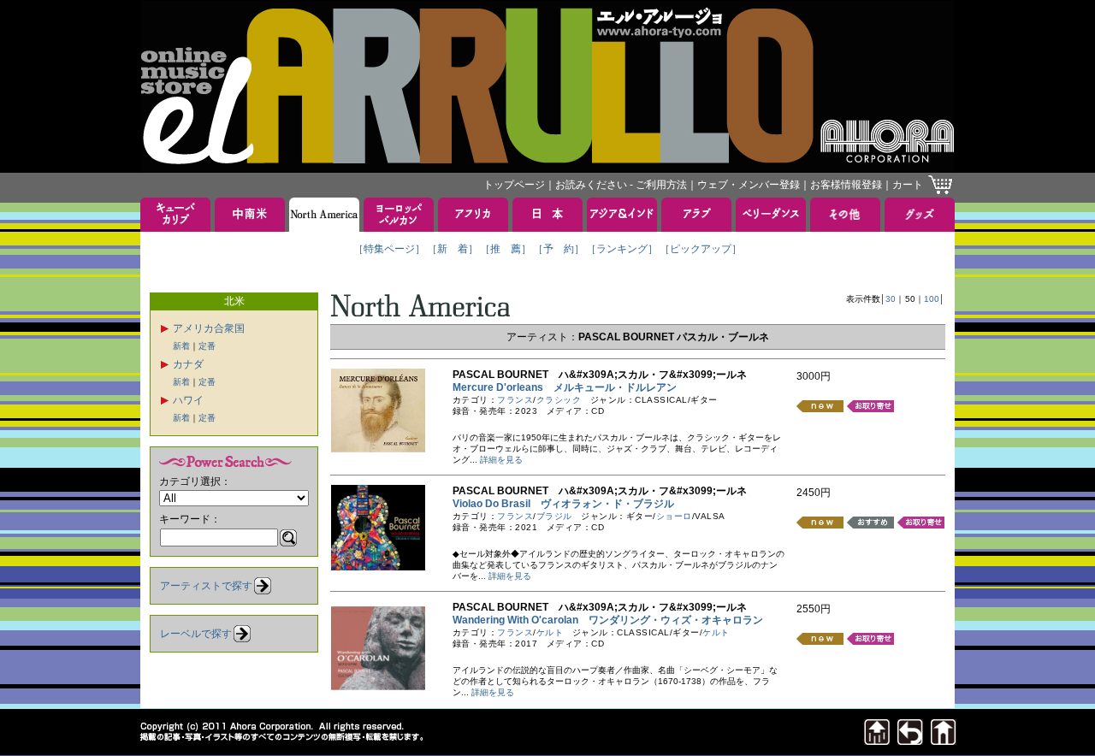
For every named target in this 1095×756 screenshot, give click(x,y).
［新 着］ (452, 249)
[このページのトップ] (877, 740)
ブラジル (554, 516)
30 (890, 299)
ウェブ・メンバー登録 (748, 185)
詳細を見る (501, 459)
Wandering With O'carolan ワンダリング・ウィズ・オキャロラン (608, 620)
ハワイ (188, 400)
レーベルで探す (196, 634)
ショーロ (674, 516)
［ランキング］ (622, 249)
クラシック (559, 400)
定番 (207, 346)
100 (931, 299)
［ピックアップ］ (701, 249)
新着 (181, 346)
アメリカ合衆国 (209, 328)
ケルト (550, 632)
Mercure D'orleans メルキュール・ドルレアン (565, 387)
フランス (515, 400)
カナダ (188, 364)
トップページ (514, 185)
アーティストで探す (206, 586)
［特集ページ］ (389, 249)
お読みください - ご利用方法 (621, 185)
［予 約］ (558, 249)
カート (907, 185)
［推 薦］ (505, 249)
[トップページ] (943, 740)
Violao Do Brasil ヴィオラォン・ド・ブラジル (563, 504)
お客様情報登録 (846, 185)
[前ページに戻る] (910, 740)
